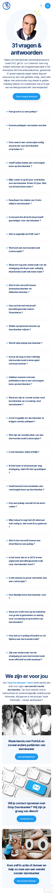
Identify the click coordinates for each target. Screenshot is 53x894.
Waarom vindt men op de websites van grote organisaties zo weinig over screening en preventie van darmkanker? (27, 616)
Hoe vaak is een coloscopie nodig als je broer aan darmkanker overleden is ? (26, 145)
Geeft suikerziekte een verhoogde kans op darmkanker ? (27, 164)
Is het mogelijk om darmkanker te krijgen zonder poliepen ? (26, 420)
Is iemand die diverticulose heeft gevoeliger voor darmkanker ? (26, 219)
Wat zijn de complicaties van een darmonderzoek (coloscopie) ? (26, 437)
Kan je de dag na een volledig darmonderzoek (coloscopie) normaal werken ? (24, 360)
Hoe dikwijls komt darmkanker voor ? (27, 596)
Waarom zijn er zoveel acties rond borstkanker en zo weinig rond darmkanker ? (27, 401)
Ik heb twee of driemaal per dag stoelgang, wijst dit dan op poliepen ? (27, 469)
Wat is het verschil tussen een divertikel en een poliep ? (24, 542)
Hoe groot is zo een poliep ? (23, 111)
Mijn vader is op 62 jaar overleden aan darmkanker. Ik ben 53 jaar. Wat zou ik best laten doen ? (27, 183)
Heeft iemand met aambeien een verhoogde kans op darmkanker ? (26, 488)
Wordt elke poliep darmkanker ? (25, 343)
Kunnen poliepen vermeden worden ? (27, 127)
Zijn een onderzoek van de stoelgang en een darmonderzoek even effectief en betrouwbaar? (27, 656)
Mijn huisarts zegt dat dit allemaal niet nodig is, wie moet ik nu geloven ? (28, 523)
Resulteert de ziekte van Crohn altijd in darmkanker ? (25, 202)
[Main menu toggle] (48, 6)
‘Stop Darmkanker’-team (20, 682)
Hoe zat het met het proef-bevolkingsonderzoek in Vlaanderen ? (22, 309)
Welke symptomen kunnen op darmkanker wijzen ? (24, 328)
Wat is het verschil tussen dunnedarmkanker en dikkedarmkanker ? (22, 288)
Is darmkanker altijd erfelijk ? (24, 452)
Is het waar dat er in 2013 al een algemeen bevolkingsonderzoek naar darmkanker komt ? (26, 561)
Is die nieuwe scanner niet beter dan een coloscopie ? (28, 580)
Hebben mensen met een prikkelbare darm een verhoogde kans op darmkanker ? (26, 380)
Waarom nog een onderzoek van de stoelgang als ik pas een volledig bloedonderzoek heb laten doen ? (27, 268)
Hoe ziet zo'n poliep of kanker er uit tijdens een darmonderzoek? (27, 637)
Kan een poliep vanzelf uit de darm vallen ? (27, 505)
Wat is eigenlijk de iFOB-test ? (24, 234)
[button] (41, 5)
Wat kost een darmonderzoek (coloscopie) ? (24, 250)
